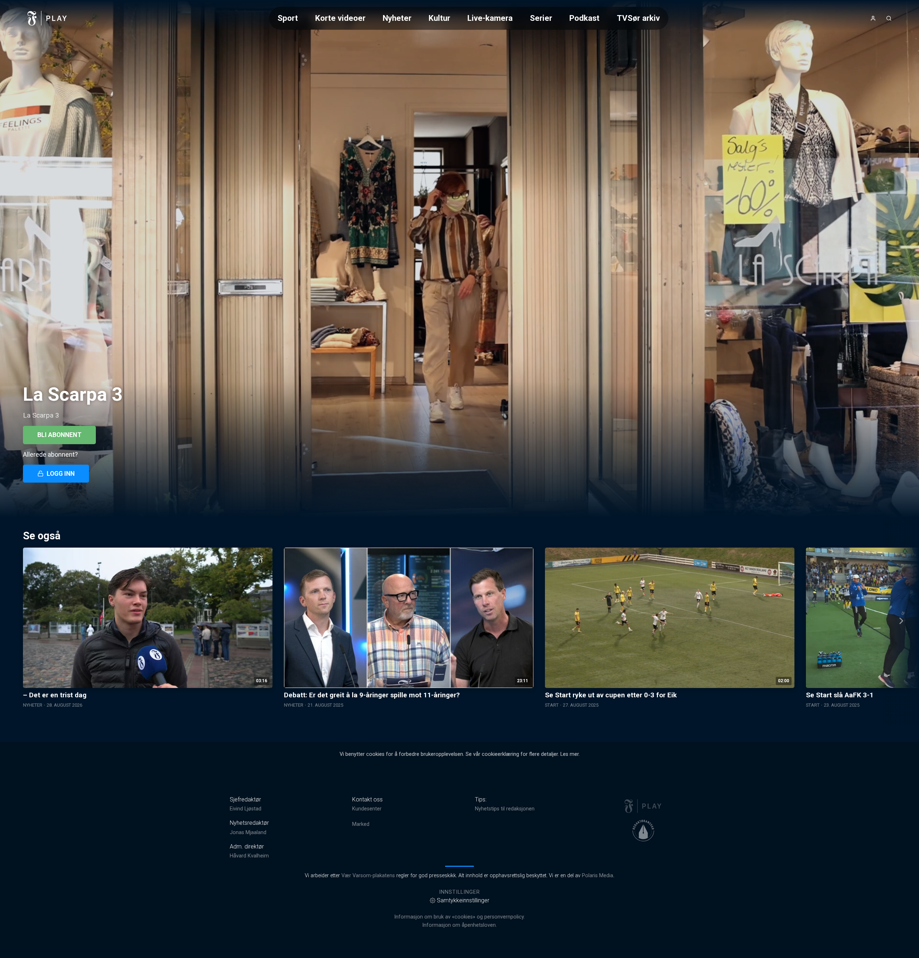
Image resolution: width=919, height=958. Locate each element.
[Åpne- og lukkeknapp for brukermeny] (873, 18)
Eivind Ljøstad (245, 809)
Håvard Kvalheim (249, 856)
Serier (541, 18)
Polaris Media (597, 876)
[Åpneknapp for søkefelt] (889, 18)
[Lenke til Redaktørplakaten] (643, 830)
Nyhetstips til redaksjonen (505, 809)
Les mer (569, 754)
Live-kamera (490, 18)
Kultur (439, 18)
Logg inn (61, 473)
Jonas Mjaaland (248, 832)
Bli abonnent (59, 434)
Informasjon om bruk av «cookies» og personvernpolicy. (459, 917)
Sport (287, 18)
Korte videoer (340, 18)
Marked (360, 824)
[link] (47, 18)
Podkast (584, 18)
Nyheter (397, 18)
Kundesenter (367, 809)
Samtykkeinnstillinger (463, 900)
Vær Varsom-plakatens (368, 876)
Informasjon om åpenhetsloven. (459, 925)
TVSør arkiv (638, 18)
